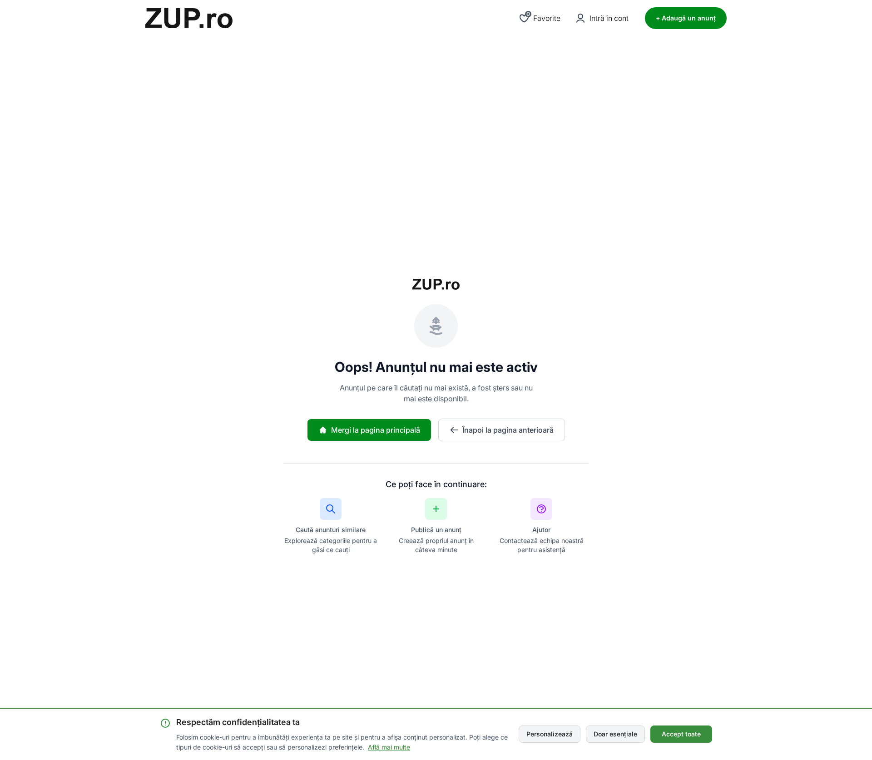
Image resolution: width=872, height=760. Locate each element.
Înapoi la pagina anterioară (508, 429)
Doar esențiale (615, 734)
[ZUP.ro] (189, 18)
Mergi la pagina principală (375, 429)
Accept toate (681, 734)
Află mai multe (389, 747)
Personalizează (549, 734)
